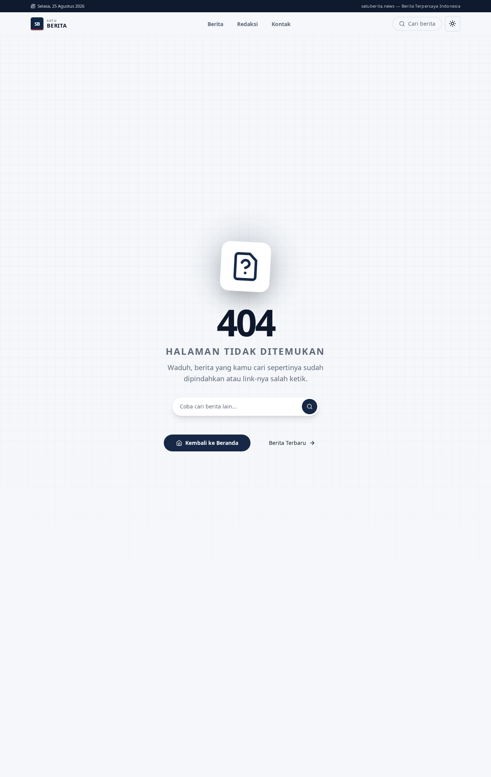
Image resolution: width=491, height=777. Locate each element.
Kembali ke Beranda (211, 442)
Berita (215, 24)
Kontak (281, 24)
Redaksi (247, 24)
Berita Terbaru (287, 442)
